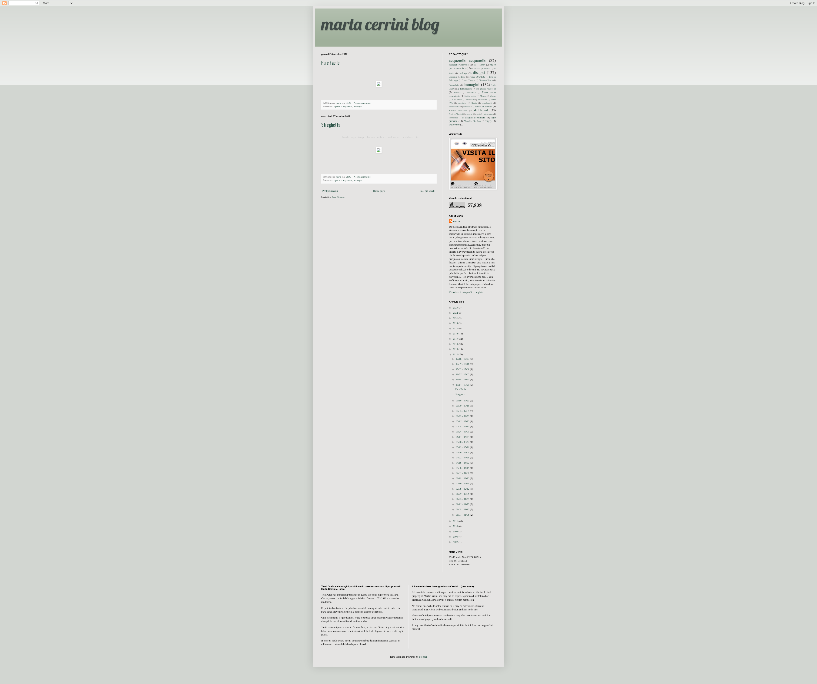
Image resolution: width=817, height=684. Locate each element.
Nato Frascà (457, 99)
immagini (358, 106)
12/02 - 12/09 (463, 369)
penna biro (482, 99)
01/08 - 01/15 (463, 509)
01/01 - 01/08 (463, 514)
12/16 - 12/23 (463, 358)
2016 (455, 333)
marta (456, 221)
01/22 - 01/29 (463, 499)
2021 (455, 318)
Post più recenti (330, 190)
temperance (488, 114)
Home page (379, 190)
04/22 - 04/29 (463, 457)
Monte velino (470, 96)
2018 (455, 323)
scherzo (466, 106)
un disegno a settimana (473, 117)
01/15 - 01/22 (463, 504)
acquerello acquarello (342, 106)
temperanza (453, 117)
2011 (455, 521)
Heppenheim (454, 85)
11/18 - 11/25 (463, 379)
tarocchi (469, 114)
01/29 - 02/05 (463, 493)
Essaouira (453, 76)
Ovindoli (470, 99)
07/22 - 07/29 (463, 416)
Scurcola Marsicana (458, 110)
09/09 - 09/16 (463, 405)
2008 (455, 536)
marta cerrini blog (380, 23)
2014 (455, 344)
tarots (478, 114)
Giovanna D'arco (486, 80)
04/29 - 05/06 (463, 452)
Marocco (457, 92)
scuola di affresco (483, 106)
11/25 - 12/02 (463, 374)
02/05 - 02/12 (463, 488)
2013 (455, 349)
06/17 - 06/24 (463, 436)
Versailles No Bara (472, 121)
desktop (463, 73)
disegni (479, 72)
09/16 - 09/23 (463, 400)
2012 (455, 354)
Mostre (493, 96)
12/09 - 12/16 (463, 363)
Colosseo (486, 68)
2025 (455, 307)
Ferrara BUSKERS (477, 76)
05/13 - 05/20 (463, 447)
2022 (455, 312)
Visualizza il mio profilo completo (466, 292)
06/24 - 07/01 (463, 431)
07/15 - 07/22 (463, 421)
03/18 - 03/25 (463, 478)
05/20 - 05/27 (463, 442)
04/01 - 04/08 (463, 473)
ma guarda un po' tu (486, 88)
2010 (455, 526)
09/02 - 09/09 (463, 410)
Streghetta (330, 124)
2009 (455, 531)
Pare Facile (330, 62)
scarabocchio (454, 106)
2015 (455, 338)
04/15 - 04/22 (463, 462)
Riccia (474, 103)
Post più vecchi (427, 190)
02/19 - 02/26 (463, 483)
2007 (455, 541)
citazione (475, 68)
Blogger (423, 656)
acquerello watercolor (459, 64)
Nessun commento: (363, 102)
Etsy (463, 76)
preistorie (462, 103)
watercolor (454, 124)
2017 (455, 328)
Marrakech (471, 92)
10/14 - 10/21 (463, 384)
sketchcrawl (481, 110)
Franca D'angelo (468, 80)
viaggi (488, 120)
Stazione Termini (456, 114)
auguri (482, 64)
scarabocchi (487, 103)
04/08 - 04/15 (463, 467)
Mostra (483, 96)
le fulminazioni (464, 88)
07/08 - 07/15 (463, 426)
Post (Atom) (338, 197)
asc (475, 64)
